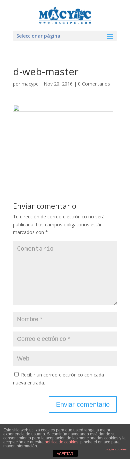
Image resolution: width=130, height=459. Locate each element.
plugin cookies (116, 449)
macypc (30, 84)
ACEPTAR (65, 454)
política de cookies (61, 442)
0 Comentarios (94, 84)
